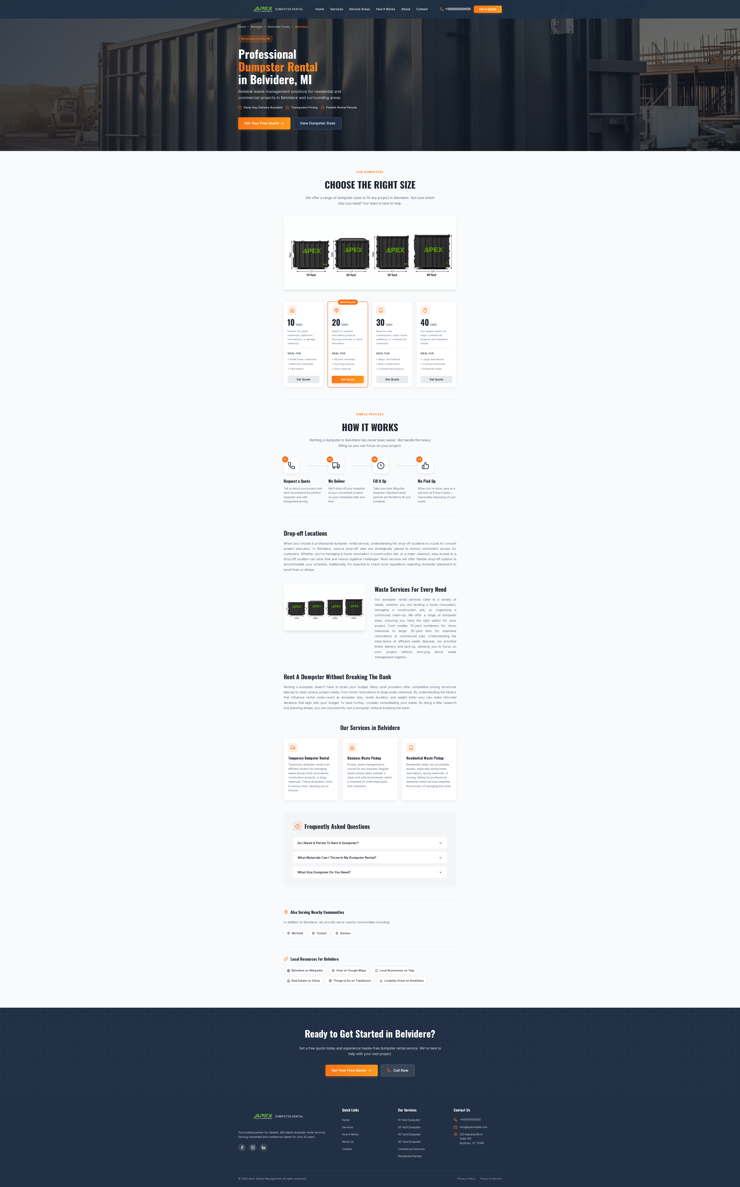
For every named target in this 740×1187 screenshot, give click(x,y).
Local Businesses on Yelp (397, 970)
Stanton (345, 933)
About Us (348, 1141)
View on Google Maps (351, 970)
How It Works (385, 9)
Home (319, 9)
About (405, 9)
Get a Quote (487, 9)
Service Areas (359, 9)
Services (336, 9)
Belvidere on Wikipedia (307, 970)
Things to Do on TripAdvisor (352, 980)
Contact (422, 9)
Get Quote (303, 379)
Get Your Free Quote (261, 123)
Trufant (321, 933)
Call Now (400, 1070)
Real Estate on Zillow (306, 980)
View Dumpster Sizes (317, 123)
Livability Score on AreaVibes (404, 980)
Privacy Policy (466, 1178)
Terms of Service (491, 1178)
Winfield (297, 933)
